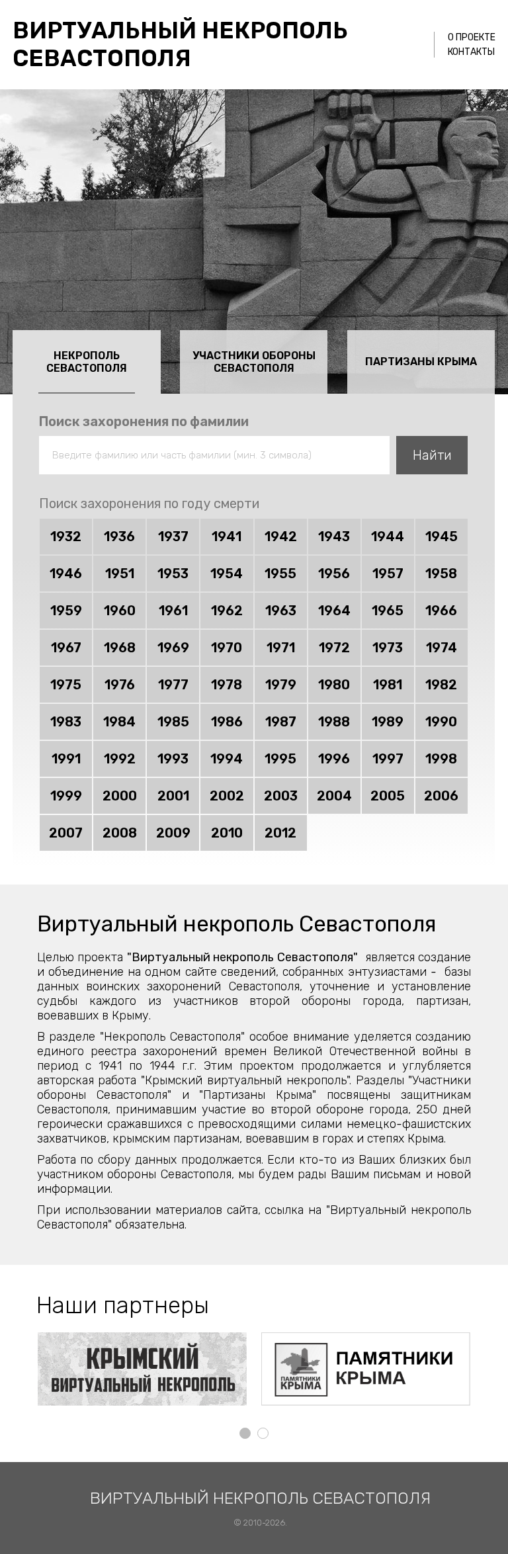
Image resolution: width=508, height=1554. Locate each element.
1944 (387, 536)
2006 (441, 796)
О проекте (471, 37)
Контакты (471, 52)
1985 (173, 722)
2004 (334, 796)
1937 (173, 536)
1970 (226, 648)
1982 (441, 685)
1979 (280, 685)
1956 (334, 574)
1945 (441, 536)
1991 (66, 759)
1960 (120, 611)
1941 (226, 536)
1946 (66, 574)
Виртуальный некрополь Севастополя (180, 44)
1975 (65, 685)
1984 (119, 722)
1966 (441, 611)
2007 (66, 833)
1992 (120, 759)
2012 (280, 833)
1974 (441, 648)
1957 (387, 574)
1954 (226, 574)
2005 (387, 796)
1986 (227, 722)
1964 (334, 611)
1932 (65, 536)
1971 (281, 648)
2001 (173, 796)
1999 (66, 796)
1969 (173, 648)
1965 (387, 611)
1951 (119, 574)
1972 (334, 648)
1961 (173, 611)
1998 (441, 759)
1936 (119, 536)
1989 (387, 722)
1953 (173, 574)
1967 (66, 648)
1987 (280, 722)
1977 (173, 685)
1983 (65, 722)
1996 (334, 759)
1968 (120, 648)
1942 (281, 536)
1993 (173, 759)
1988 (334, 722)
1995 (280, 759)
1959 (66, 611)
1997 (387, 759)
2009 (173, 833)
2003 (281, 796)
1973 (387, 648)
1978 (226, 685)
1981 (387, 685)
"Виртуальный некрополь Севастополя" (242, 957)
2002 (227, 796)
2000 (120, 796)
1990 (441, 722)
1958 (441, 574)
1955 (280, 574)
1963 (280, 611)
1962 (227, 611)
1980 (334, 685)
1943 (334, 536)
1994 (226, 759)
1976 (120, 685)
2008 (120, 833)
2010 (227, 833)
